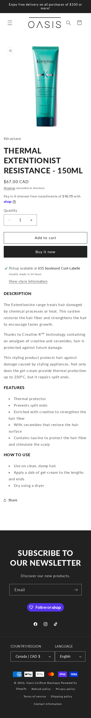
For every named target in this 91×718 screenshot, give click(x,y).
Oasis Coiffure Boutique (43, 682)
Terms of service (35, 696)
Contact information (48, 703)
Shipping (9, 188)
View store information (28, 281)
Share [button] (13, 500)
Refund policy (41, 688)
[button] (9, 22)
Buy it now (45, 251)
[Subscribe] (76, 589)
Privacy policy (65, 688)
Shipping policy (61, 696)
